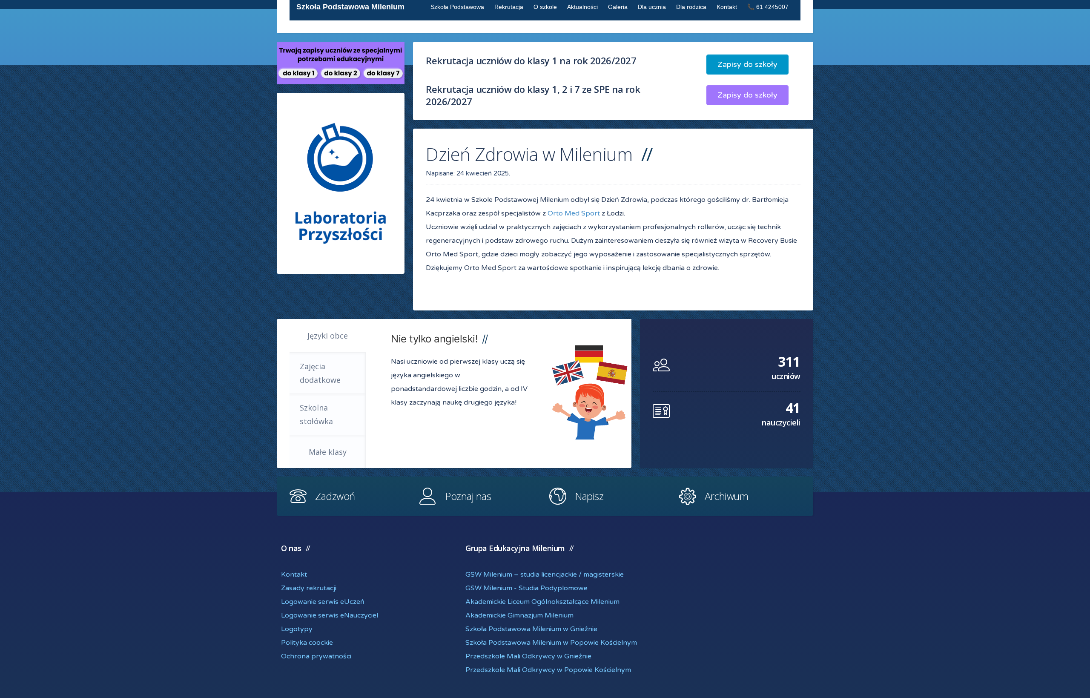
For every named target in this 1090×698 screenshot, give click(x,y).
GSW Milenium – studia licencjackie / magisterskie (544, 574)
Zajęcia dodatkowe (320, 373)
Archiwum (726, 496)
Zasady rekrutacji (308, 588)
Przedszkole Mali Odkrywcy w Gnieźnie (528, 656)
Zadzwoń (335, 496)
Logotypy (297, 629)
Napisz (589, 496)
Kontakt (294, 574)
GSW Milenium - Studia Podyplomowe (526, 588)
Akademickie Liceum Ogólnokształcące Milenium (542, 601)
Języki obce (327, 335)
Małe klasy (328, 452)
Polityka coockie (307, 642)
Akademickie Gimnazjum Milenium (519, 615)
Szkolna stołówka (316, 414)
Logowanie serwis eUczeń (322, 601)
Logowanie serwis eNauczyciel (329, 615)
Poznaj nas (468, 496)
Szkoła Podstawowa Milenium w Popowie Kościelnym (551, 642)
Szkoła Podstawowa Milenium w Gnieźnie (531, 629)
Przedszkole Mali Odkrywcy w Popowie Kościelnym (548, 670)
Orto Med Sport (574, 213)
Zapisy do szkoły (747, 64)
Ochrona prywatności (316, 656)
